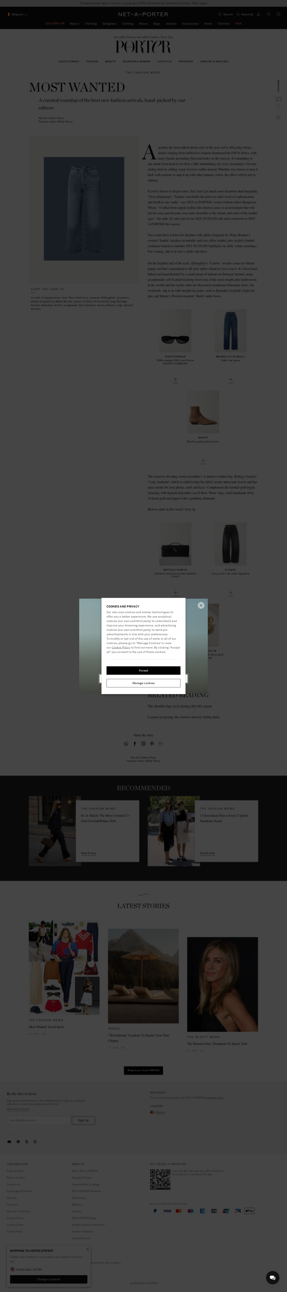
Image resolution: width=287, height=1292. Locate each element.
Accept (143, 670)
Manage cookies (143, 683)
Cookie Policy (121, 647)
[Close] (201, 605)
